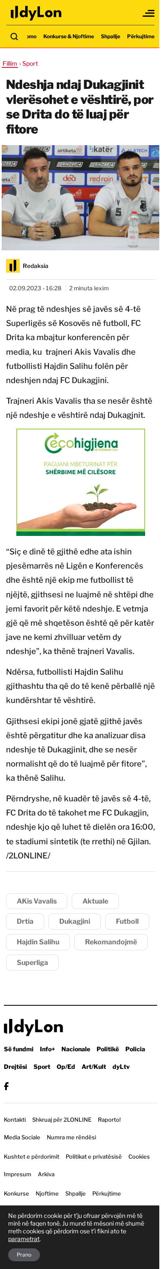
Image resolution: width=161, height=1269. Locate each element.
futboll (127, 921)
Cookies (139, 1156)
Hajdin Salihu (38, 942)
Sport (41, 1066)
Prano (24, 1254)
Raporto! (109, 1119)
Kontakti (15, 1119)
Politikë (108, 1049)
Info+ (47, 1049)
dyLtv (121, 1066)
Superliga (32, 963)
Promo (28, 36)
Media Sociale (22, 1137)
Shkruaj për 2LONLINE (61, 1119)
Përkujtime (141, 36)
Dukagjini (74, 921)
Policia (135, 1049)
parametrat (23, 1238)
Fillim (10, 63)
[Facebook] (6, 1086)
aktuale (95, 901)
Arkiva (46, 1174)
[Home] (36, 13)
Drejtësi (15, 1066)
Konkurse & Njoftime (68, 36)
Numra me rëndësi (71, 1137)
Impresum (17, 1174)
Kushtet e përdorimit (31, 1156)
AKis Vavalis (37, 901)
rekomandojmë (111, 942)
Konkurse (16, 1193)
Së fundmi (18, 1049)
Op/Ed (66, 1066)
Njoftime (47, 1193)
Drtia (25, 921)
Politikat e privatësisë (94, 1156)
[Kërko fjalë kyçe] (14, 36)
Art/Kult (94, 1066)
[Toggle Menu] (149, 13)
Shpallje (110, 36)
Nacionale (75, 1049)
